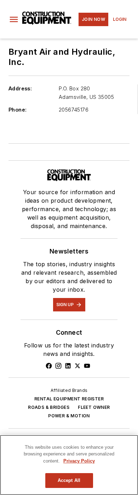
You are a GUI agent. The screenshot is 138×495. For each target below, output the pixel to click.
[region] (69, 465)
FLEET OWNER (94, 407)
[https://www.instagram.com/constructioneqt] (58, 365)
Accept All (69, 480)
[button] (13, 19)
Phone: (17, 110)
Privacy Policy (79, 461)
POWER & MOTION (69, 415)
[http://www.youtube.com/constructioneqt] (87, 365)
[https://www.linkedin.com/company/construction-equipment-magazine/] (67, 365)
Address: (20, 88)
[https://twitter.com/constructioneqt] (77, 365)
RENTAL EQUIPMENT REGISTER (69, 398)
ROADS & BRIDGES (48, 407)
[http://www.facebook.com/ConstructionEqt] (48, 365)
